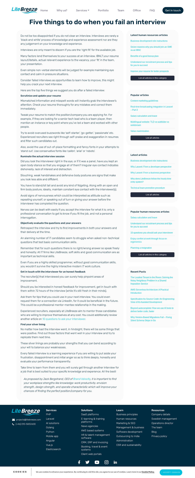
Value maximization (140, 131)
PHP (48, 414)
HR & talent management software (95, 436)
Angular (50, 440)
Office (137, 10)
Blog (154, 431)
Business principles (127, 414)
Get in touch (173, 10)
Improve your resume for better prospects (150, 71)
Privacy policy (159, 436)
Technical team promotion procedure (148, 188)
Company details (160, 414)
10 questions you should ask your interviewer (152, 233)
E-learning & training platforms (93, 420)
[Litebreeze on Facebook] (79, 462)
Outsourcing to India (127, 436)
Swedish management (164, 418)
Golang (50, 427)
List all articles (152, 138)
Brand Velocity (81, 379)
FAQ (152, 10)
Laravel (50, 418)
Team (121, 10)
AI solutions (52, 423)
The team (156, 427)
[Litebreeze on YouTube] (97, 462)
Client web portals (91, 454)
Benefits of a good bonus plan (145, 56)
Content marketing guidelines (144, 101)
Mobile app (52, 436)
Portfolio (103, 10)
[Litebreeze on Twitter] (87, 462)
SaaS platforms (90, 414)
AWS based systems (92, 430)
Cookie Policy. (148, 472)
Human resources (126, 418)
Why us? (62, 10)
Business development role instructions (149, 41)
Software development (129, 431)
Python (50, 431)
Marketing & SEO (125, 423)
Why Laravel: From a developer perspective (151, 167)
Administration (124, 440)
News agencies (89, 426)
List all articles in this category (152, 78)
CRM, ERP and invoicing (94, 442)
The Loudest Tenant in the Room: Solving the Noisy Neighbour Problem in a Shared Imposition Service (152, 280)
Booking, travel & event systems (94, 448)
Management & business (130, 427)
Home (44, 10)
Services (81, 10)
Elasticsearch (53, 449)
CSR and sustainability (128, 444)
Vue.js (49, 444)
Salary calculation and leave (144, 116)
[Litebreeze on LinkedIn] (115, 462)
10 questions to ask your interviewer (63, 319)
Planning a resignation (141, 248)
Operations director (162, 423)
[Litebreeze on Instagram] (107, 462)
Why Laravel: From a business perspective (150, 173)
